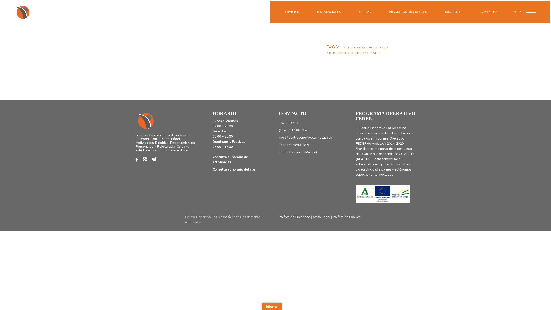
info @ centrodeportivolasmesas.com (306, 137)
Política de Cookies (347, 217)
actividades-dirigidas (364, 47)
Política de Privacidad (294, 217)
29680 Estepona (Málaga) (298, 152)
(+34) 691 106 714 (293, 130)
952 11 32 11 (289, 123)
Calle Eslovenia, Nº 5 (294, 145)
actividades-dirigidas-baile (354, 52)
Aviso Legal (321, 217)
